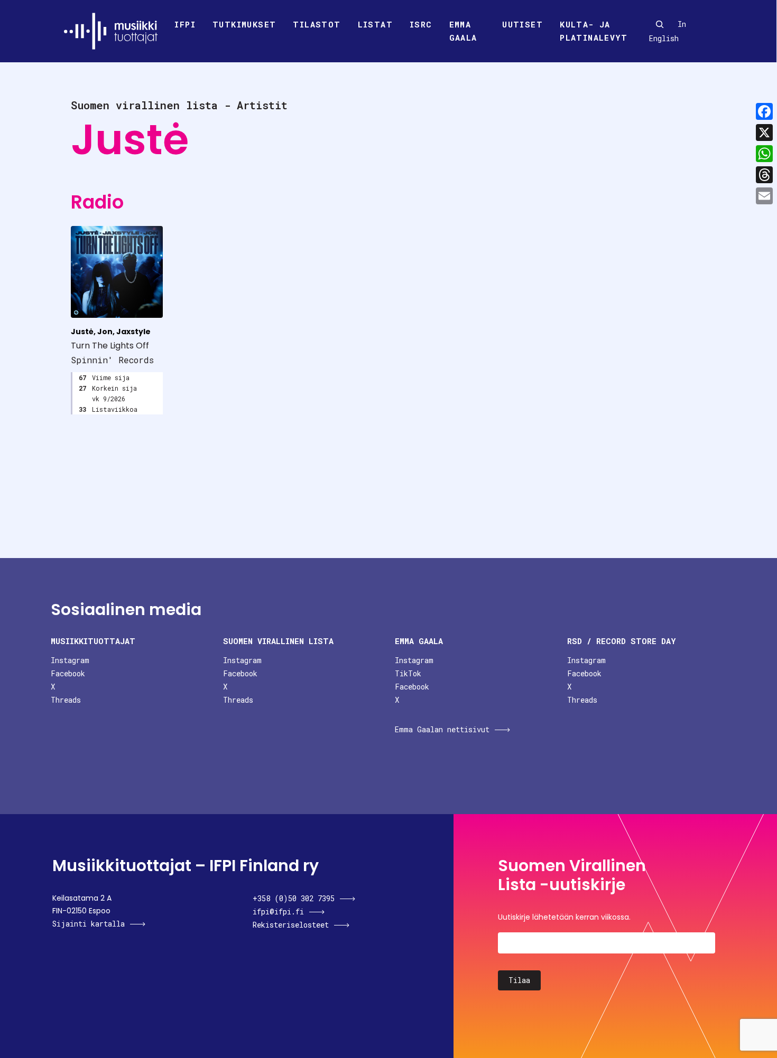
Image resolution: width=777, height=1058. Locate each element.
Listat (375, 24)
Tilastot (316, 24)
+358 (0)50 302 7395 (294, 898)
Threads (66, 700)
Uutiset (522, 24)
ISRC (421, 24)
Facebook (68, 673)
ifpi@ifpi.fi (278, 911)
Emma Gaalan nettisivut (442, 729)
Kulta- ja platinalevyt (593, 31)
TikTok (408, 673)
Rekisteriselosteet (291, 925)
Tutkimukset (244, 24)
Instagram (70, 660)
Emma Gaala (463, 31)
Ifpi (185, 24)
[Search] (659, 24)
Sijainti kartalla (88, 924)
